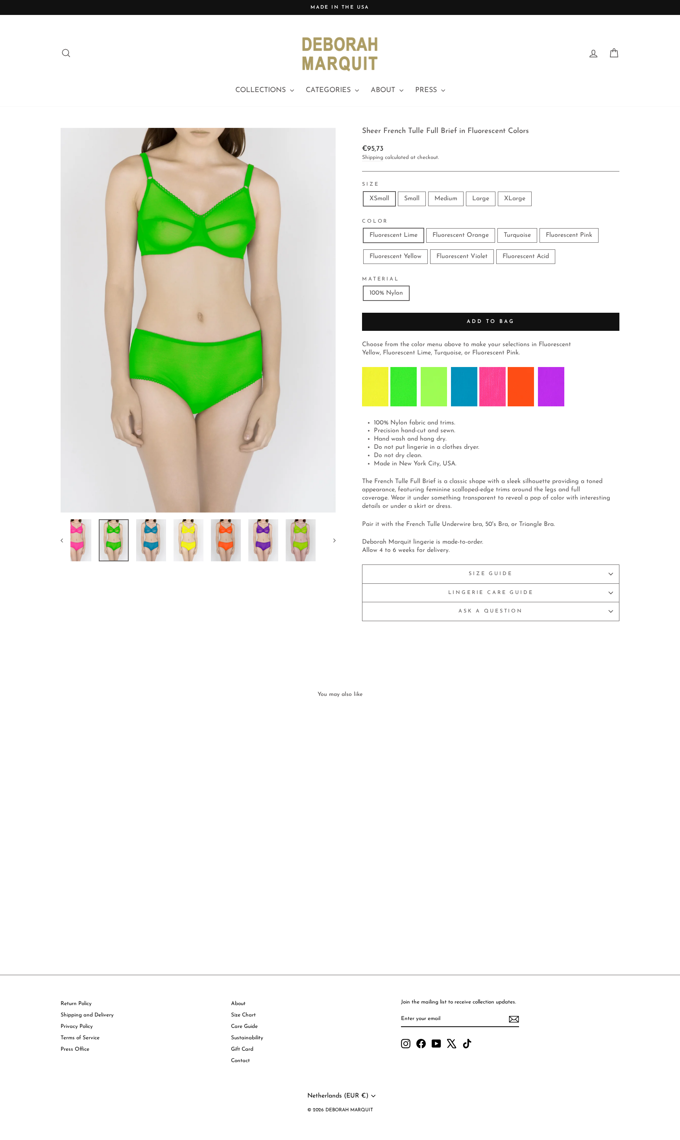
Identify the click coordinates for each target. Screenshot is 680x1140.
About (238, 1003)
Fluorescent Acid (526, 256)
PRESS (427, 90)
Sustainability (247, 1037)
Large (480, 199)
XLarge (514, 199)
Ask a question (490, 611)
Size (370, 184)
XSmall (379, 199)
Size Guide (490, 573)
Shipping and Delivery (87, 1015)
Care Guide (244, 1026)
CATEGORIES (329, 90)
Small (411, 199)
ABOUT (384, 90)
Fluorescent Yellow (395, 256)
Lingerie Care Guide (491, 592)
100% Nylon (386, 293)
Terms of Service (80, 1037)
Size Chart (243, 1015)
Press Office (75, 1049)
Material (380, 279)
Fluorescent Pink (569, 235)
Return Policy (76, 1003)
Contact (240, 1060)
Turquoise (517, 235)
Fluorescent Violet (462, 256)
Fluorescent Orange (460, 235)
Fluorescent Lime (394, 235)
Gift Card (242, 1049)
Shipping (372, 157)
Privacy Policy (77, 1026)
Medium (445, 199)
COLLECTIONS (261, 90)
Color (375, 221)
